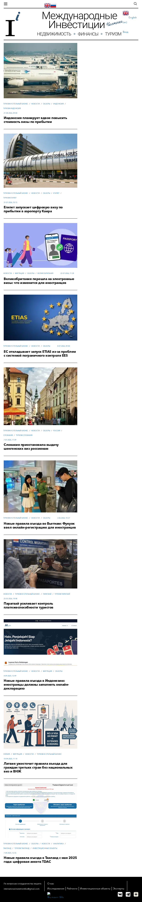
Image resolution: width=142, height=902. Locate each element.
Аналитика (58, 844)
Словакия (8, 435)
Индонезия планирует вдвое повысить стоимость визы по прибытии (35, 120)
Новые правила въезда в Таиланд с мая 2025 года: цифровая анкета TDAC (40, 860)
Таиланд (7, 848)
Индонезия (58, 104)
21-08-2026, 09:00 (10, 113)
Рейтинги (72, 888)
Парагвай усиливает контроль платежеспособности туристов (28, 605)
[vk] (120, 894)
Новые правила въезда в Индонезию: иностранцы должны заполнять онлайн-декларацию (36, 684)
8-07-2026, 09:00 (63, 346)
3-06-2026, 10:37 (63, 518)
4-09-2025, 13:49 (10, 676)
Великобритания (45, 273)
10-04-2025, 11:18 (10, 759)
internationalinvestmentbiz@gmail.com (22, 889)
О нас (50, 883)
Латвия (6, 754)
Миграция (19, 273)
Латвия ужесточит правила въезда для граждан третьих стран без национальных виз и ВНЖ (38, 767)
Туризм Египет (9, 198)
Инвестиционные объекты (45, 848)
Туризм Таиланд (21, 848)
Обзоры (46, 104)
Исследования (55, 888)
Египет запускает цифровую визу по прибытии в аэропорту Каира (33, 209)
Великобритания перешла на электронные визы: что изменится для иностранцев (39, 281)
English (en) (130, 20)
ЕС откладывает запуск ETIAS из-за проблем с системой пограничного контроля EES (40, 354)
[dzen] (136, 894)
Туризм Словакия (24, 435)
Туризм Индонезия (12, 108)
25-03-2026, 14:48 (10, 599)
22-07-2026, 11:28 (67, 273)
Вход (125, 31)
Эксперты (118, 888)
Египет (56, 193)
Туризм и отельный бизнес (15, 104)
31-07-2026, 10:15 (10, 202)
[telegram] (128, 894)
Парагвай (47, 594)
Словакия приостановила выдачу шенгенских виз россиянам (31, 447)
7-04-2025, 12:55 (10, 853)
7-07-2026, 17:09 (10, 440)
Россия (56, 431)
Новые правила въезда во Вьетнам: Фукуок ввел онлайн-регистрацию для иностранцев (40, 525)
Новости (35, 104)
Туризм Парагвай (62, 594)
